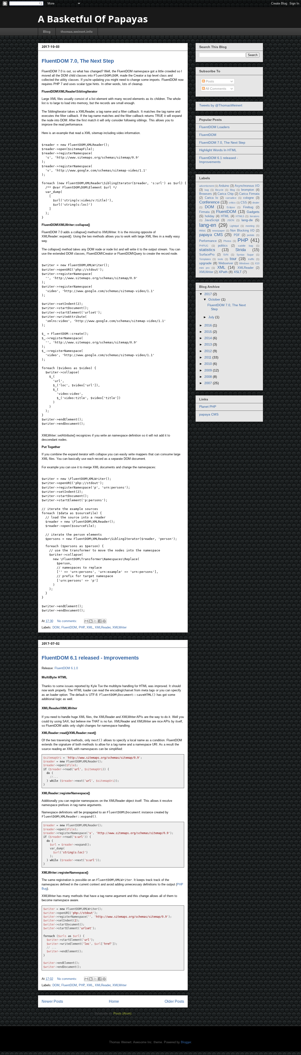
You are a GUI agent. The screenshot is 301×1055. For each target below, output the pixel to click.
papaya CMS (211, 234)
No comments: (67, 621)
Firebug (248, 207)
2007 (208, 383)
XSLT (238, 272)
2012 (208, 351)
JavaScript (212, 220)
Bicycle (219, 189)
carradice (231, 197)
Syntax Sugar (245, 254)
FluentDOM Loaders (214, 127)
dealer (255, 202)
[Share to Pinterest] (104, 621)
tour (233, 259)
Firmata (204, 212)
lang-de (247, 220)
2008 (208, 377)
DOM (55, 627)
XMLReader (103, 627)
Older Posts (174, 1001)
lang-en (207, 225)
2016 (208, 325)
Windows (244, 263)
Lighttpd (234, 225)
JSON (230, 220)
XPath (223, 272)
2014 (208, 338)
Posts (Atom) (122, 1013)
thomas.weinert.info (77, 31)
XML (90, 627)
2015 (208, 332)
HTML (225, 216)
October (214, 299)
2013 (208, 344)
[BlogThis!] (90, 621)
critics (232, 202)
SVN (225, 254)
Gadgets (253, 212)
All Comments (215, 88)
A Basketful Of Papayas (93, 18)
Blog (47, 31)
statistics (207, 250)
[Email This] (86, 621)
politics (223, 245)
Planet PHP (207, 406)
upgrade (205, 263)
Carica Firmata (249, 194)
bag (207, 189)
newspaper (218, 230)
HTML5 (240, 216)
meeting (250, 225)
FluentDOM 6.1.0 (66, 668)
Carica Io (211, 198)
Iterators (254, 216)
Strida (240, 250)
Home (114, 1001)
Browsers (205, 194)
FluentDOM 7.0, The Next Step (78, 61)
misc (202, 230)
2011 (208, 357)
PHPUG (203, 245)
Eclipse (231, 207)
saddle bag (245, 245)
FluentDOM (69, 627)
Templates (205, 259)
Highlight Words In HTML (218, 150)
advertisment (206, 185)
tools (220, 259)
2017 (208, 294)
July (211, 317)
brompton (247, 189)
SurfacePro (206, 254)
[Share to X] (95, 621)
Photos (227, 241)
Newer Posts (52, 1001)
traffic (251, 259)
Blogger (186, 1042)
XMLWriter (119, 627)
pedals (250, 235)
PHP (82, 627)
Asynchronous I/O (247, 185)
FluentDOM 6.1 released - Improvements (90, 658)
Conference (209, 202)
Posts (209, 81)
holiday (209, 216)
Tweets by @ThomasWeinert (220, 105)
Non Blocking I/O (242, 230)
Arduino (224, 185)
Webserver (225, 263)
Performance (208, 241)
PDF (237, 235)
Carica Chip (226, 194)
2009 (208, 370)
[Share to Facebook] (99, 621)
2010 (208, 364)
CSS (244, 202)
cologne (248, 198)
